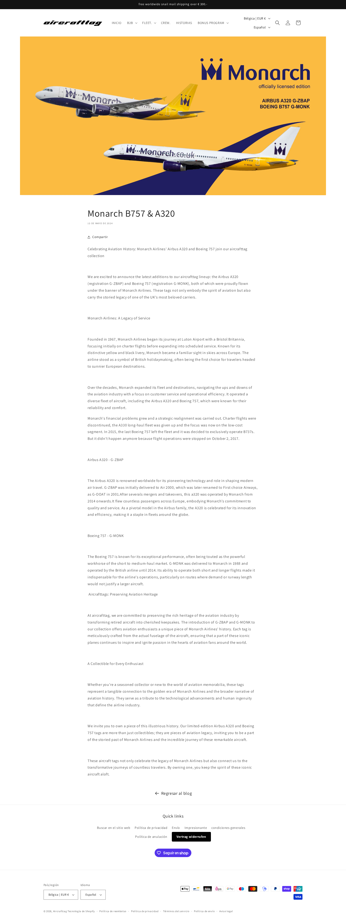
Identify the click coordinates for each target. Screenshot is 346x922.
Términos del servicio (176, 911)
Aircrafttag (60, 911)
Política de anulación (151, 837)
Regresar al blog (176, 793)
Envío (176, 828)
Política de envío (204, 911)
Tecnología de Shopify (81, 911)
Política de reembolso (112, 911)
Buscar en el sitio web (113, 828)
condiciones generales (228, 828)
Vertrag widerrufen (191, 837)
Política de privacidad (151, 828)
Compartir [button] (100, 237)
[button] (131, 23)
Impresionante (196, 828)
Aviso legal (226, 911)
